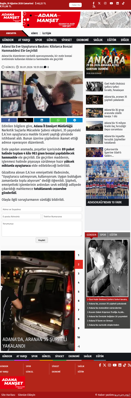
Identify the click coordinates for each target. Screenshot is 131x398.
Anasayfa (11, 33)
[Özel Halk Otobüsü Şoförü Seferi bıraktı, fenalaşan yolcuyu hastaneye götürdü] (107, 86)
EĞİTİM (111, 40)
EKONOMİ (83, 40)
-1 (79, 346)
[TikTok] (123, 3)
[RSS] (94, 6)
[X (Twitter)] (99, 3)
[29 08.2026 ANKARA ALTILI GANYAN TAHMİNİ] (107, 61)
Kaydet (41, 240)
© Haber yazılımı (105, 394)
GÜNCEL (52, 40)
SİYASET (67, 40)
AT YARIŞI (24, 40)
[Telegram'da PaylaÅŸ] (74, 120)
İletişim (46, 33)
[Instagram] (105, 3)
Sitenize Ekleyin (26, 394)
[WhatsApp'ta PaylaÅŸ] (58, 120)
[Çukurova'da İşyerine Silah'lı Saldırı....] (107, 152)
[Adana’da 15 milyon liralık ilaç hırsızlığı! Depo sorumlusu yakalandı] (107, 126)
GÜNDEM (7, 40)
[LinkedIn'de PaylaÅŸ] (42, 120)
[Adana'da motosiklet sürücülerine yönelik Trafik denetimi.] (37, 301)
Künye (34, 33)
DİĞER (125, 40)
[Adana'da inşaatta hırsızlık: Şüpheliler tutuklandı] (107, 139)
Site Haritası (8, 394)
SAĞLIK (98, 40)
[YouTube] (111, 3)
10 (78, 337)
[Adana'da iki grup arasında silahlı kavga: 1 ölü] (107, 113)
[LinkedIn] (117, 3)
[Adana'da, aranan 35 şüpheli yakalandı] (107, 99)
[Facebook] (93, 3)
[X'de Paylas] (25, 120)
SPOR (38, 40)
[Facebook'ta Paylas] (9, 120)
